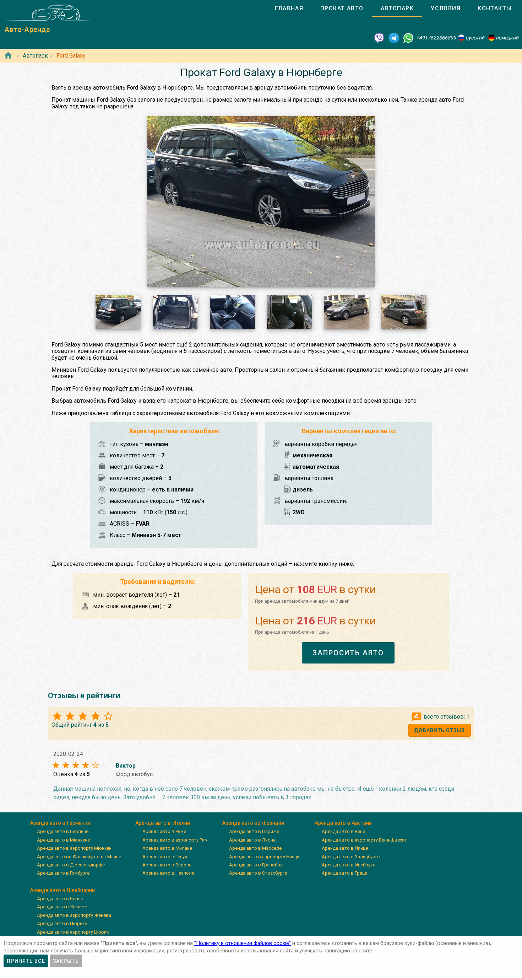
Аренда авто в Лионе (252, 840)
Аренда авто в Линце (345, 848)
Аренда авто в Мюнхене (63, 840)
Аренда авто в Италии (162, 823)
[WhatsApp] (408, 38)
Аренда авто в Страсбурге (258, 873)
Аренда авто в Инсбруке (348, 864)
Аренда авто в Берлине (62, 831)
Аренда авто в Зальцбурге (351, 856)
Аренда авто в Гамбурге (63, 873)
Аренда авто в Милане (167, 848)
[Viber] (379, 38)
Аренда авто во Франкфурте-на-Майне (79, 856)
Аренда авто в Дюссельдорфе (71, 864)
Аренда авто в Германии (60, 823)
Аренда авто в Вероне (166, 864)
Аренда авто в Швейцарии (62, 890)
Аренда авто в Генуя (164, 856)
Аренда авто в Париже (254, 831)
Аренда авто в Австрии (343, 823)
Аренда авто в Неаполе (168, 873)
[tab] (289, 8)
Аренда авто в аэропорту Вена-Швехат (364, 840)
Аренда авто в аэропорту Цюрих (73, 932)
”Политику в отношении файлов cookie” (242, 943)
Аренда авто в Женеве (62, 906)
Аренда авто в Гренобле (256, 864)
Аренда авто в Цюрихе (62, 923)
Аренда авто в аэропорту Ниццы (264, 856)
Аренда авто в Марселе (255, 848)
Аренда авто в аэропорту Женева (74, 915)
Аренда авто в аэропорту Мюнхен (74, 848)
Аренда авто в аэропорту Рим (175, 840)
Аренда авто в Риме (164, 831)
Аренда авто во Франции (253, 823)
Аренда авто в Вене (343, 831)
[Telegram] (394, 38)
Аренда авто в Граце (344, 873)
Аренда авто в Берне (60, 898)
